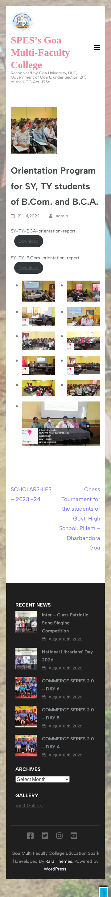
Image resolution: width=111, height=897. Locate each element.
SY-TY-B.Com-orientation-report (45, 258)
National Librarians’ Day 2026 (67, 656)
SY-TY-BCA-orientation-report (43, 231)
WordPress (55, 869)
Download (28, 241)
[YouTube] (74, 837)
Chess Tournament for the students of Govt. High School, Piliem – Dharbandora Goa (79, 518)
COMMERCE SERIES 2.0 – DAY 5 (68, 714)
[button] (103, 892)
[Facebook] (30, 837)
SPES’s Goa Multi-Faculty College (40, 52)
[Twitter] (45, 837)
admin (62, 216)
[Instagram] (59, 837)
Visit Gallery (29, 806)
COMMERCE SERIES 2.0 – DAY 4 (68, 743)
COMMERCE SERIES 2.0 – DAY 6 (68, 685)
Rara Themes (58, 861)
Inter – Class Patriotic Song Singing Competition (65, 623)
